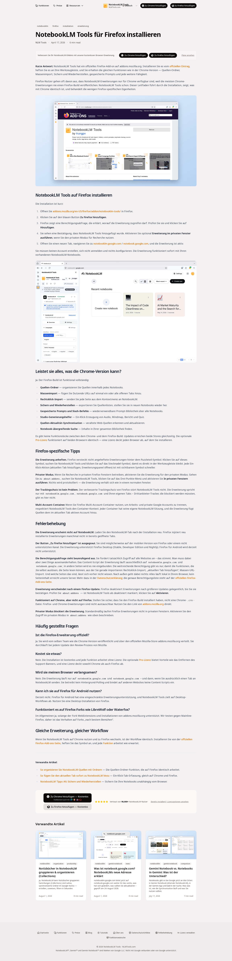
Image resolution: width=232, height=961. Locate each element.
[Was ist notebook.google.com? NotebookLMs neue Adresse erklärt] (116, 866)
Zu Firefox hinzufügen (185, 5)
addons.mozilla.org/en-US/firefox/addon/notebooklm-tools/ (87, 211)
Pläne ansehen (188, 55)
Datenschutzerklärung (109, 578)
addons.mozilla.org (153, 604)
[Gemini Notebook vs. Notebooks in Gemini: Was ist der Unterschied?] (171, 866)
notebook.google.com (135, 243)
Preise (59, 5)
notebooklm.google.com (107, 243)
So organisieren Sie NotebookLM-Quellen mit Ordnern (71, 769)
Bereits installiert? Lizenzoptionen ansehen (170, 801)
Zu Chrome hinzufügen (155, 5)
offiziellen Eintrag (179, 66)
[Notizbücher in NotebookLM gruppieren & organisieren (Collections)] (61, 866)
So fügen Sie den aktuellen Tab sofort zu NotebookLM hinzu (74, 775)
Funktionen (44, 5)
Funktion (108, 743)
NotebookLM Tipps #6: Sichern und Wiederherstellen (70, 781)
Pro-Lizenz (41, 440)
